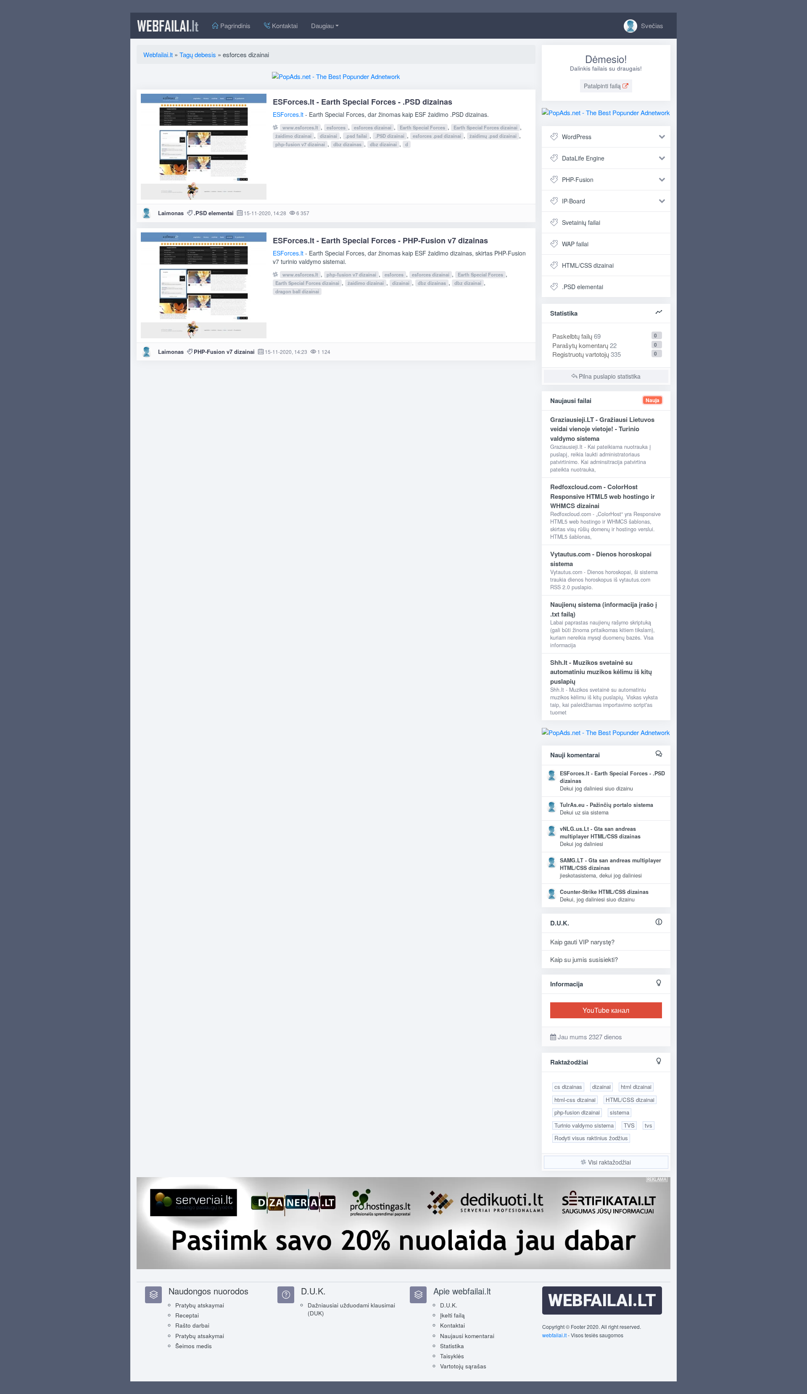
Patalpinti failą (603, 86)
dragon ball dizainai (297, 291)
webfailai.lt (554, 1335)
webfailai (168, 25)
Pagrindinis (235, 25)
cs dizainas (568, 1087)
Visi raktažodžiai (608, 1162)
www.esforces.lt (300, 127)
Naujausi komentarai (467, 1336)
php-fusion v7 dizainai (300, 144)
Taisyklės (452, 1356)
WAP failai (575, 244)
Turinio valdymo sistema (584, 1125)
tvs (648, 1125)
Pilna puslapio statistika (609, 376)
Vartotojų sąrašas (463, 1366)
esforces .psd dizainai (437, 135)
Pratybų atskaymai (199, 1305)
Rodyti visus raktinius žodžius (591, 1138)
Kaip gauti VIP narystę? (582, 941)
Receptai (187, 1315)
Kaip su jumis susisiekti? (584, 959)
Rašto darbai (192, 1325)
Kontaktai (284, 25)
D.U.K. (448, 1305)
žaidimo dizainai (293, 135)
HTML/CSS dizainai (588, 265)
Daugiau (322, 25)
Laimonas (171, 213)
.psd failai (356, 135)
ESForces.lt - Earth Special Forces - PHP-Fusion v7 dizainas (380, 240)
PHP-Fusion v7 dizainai (224, 352)
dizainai (328, 135)
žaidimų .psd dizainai (493, 135)
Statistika (452, 1346)
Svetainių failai (581, 222)
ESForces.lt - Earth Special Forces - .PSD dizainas (362, 101)
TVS (629, 1125)
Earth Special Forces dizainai (485, 127)
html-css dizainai (575, 1100)
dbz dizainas (347, 144)
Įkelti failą (452, 1315)
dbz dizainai (383, 144)
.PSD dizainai (389, 135)
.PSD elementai (214, 213)
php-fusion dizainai (577, 1112)
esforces (336, 127)
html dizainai (636, 1087)
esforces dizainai (372, 127)
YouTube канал (606, 1010)
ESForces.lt (288, 114)
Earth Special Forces (422, 127)
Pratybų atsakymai (199, 1336)
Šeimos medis (193, 1346)
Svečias (651, 25)
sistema (619, 1112)
